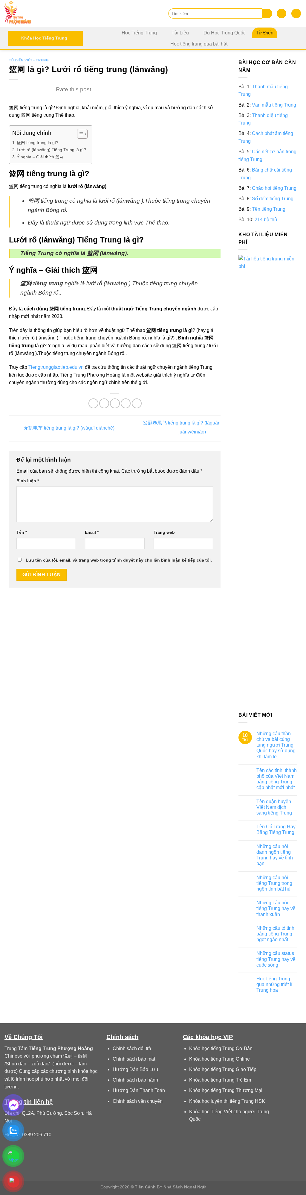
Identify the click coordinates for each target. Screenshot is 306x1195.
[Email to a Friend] (115, 403)
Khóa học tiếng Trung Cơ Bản (221, 1048)
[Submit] (267, 14)
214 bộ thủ (266, 219)
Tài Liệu (180, 32)
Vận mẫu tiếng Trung (274, 104)
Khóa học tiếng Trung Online (219, 1058)
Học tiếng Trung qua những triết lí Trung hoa (274, 984)
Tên (21, 532)
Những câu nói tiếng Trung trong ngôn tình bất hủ (274, 883)
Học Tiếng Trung (139, 32)
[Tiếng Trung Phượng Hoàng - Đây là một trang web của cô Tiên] (34, 13)
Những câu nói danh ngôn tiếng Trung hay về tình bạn (274, 855)
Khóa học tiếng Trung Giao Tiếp (222, 1069)
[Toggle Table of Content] (79, 134)
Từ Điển (264, 32)
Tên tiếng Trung (268, 209)
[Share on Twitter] (104, 403)
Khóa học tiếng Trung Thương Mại (225, 1090)
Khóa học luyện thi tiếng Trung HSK (227, 1101)
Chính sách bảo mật (134, 1058)
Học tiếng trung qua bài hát (198, 43)
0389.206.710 (36, 1134)
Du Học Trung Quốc (225, 32)
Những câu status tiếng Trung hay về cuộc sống (276, 959)
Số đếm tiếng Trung (272, 198)
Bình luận (27, 480)
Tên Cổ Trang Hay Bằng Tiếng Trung (276, 829)
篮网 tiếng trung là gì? (37, 142)
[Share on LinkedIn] (137, 403)
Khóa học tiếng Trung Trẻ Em (220, 1079)
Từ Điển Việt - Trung (29, 60)
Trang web (164, 532)
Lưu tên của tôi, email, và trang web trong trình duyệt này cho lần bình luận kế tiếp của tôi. (119, 560)
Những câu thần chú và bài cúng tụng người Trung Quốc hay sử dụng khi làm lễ (276, 745)
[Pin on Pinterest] (126, 403)
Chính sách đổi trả (132, 1048)
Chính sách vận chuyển (138, 1101)
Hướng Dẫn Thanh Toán (139, 1090)
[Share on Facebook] (93, 403)
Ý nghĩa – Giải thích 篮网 (40, 156)
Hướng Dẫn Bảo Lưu (135, 1069)
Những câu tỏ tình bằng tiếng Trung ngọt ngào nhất (275, 934)
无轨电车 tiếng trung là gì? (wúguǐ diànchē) (68, 428)
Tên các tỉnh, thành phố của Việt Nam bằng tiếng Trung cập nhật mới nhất (276, 779)
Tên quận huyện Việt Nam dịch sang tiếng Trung (274, 807)
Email (92, 532)
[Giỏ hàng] (296, 14)
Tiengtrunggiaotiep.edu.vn (56, 367)
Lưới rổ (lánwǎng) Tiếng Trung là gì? (51, 149)
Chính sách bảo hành (135, 1079)
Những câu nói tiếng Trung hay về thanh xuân (276, 908)
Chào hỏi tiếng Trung (274, 188)
